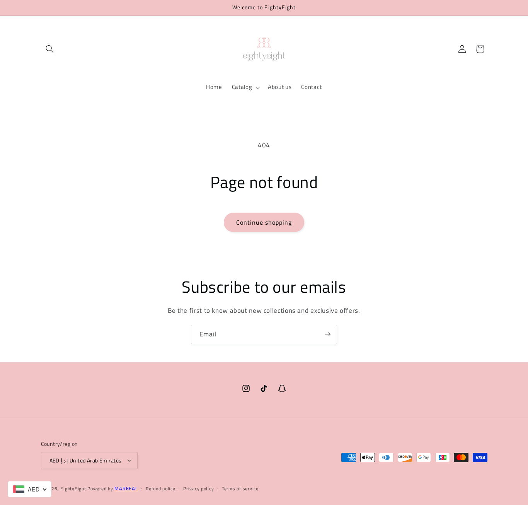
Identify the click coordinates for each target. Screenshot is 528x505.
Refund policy (160, 488)
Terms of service (240, 488)
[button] (50, 49)
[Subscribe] (328, 334)
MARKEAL (126, 488)
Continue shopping (264, 222)
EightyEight (73, 488)
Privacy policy (198, 488)
